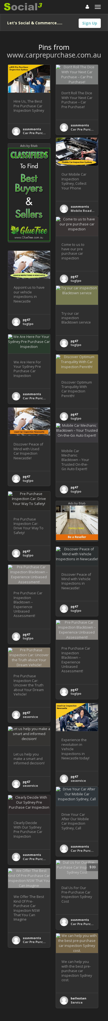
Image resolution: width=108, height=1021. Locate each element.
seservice (30, 717)
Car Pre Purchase (37, 133)
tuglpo (76, 280)
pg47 (74, 276)
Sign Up (89, 23)
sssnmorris (32, 129)
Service (77, 1002)
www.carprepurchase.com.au (54, 54)
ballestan (78, 998)
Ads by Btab (29, 146)
